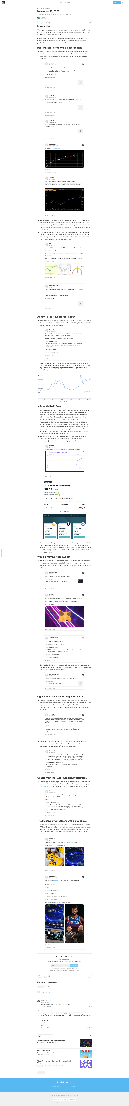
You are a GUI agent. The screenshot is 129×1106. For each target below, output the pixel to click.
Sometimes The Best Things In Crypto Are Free (49, 1052)
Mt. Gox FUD (48, 786)
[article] (64, 1043)
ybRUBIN (43, 1000)
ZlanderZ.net (55, 1014)
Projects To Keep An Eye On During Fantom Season (50, 1065)
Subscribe (116, 2)
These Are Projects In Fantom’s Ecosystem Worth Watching (54, 1062)
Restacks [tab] (47, 987)
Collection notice (74, 1095)
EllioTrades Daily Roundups (45, 8)
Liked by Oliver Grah (46, 1002)
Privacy (63, 1095)
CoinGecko (66, 401)
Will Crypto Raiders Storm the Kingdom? (51, 1040)
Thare (52, 1044)
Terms (67, 1095)
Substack (57, 1103)
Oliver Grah (44, 17)
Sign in (124, 2)
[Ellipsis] (91, 1000)
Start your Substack (60, 1099)
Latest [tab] (42, 1036)
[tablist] (43, 986)
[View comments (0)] (52, 1046)
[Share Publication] (110, 2)
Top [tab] (39, 1036)
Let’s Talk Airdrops (43, 1050)
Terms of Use (72, 968)
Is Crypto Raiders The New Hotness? (46, 1042)
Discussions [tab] (49, 1036)
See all (40, 1073)
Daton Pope (46, 1044)
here (49, 552)
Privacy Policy (76, 970)
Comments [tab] (41, 987)
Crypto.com (73, 842)
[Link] (35, 26)
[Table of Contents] (2, 553)
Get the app (72, 1099)
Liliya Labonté (44, 1010)
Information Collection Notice (64, 970)
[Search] (107, 2)
